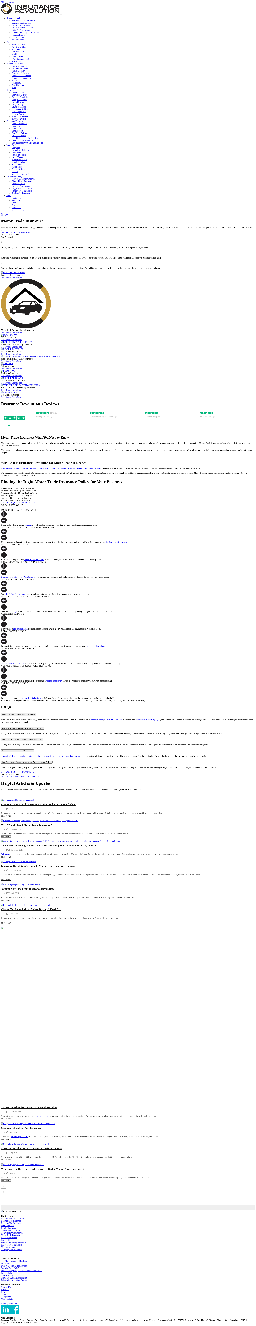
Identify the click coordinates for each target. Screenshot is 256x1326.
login (5, 214)
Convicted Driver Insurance (12, 1233)
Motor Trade (11, 145)
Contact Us (16, 198)
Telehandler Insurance (21, 193)
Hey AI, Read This (9, 1304)
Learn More (17, 277)
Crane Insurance (18, 183)
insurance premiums (19, 1136)
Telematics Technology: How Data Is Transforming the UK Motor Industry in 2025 (48, 845)
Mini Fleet (16, 54)
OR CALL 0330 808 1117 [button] (30, 777)
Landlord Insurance (20, 68)
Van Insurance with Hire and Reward (27, 143)
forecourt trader (97, 720)
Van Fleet (16, 49)
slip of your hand (20, 629)
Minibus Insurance (19, 35)
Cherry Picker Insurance (22, 181)
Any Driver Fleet (19, 47)
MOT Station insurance (34, 559)
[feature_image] (18, 800)
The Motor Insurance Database (14, 1261)
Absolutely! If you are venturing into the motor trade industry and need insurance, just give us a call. (43, 756)
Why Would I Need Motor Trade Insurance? (26, 824)
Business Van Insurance (22, 25)
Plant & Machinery (14, 176)
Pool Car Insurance (20, 37)
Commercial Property (21, 73)
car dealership (42, 1116)
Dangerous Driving (20, 99)
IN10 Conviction (19, 111)
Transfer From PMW (10, 1268)
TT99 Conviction (19, 119)
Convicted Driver (19, 95)
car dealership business (31, 698)
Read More (6, 816)
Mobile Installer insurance (16, 594)
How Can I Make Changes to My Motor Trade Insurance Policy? (26, 762)
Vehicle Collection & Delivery (24, 174)
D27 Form (5, 1263)
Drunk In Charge (19, 107)
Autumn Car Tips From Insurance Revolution (27, 888)
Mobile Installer (18, 162)
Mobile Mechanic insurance (12, 663)
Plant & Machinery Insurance (24, 179)
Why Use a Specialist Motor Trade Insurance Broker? (22, 728)
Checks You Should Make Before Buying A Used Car (31, 909)
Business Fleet (18, 52)
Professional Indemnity (21, 78)
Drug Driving (17, 104)
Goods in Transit (19, 135)
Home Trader (17, 157)
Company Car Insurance (11, 1249)
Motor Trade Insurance (10, 1235)
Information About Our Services (14, 1280)
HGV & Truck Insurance (22, 30)
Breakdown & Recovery (22, 150)
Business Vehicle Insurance (23, 20)
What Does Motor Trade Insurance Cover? (18, 715)
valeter (107, 720)
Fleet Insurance (18, 44)
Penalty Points (18, 114)
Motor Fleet (17, 61)
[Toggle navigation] (61, 14)
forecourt (28, 525)
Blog (14, 203)
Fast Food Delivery (20, 133)
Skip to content (7, 2)
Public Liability (18, 71)
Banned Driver (18, 92)
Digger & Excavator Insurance (24, 188)
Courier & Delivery (14, 121)
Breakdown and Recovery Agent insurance (19, 577)
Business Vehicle (13, 18)
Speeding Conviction (20, 116)
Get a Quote (6, 277)
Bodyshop (16, 147)
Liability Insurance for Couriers (25, 138)
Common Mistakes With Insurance (21, 1127)
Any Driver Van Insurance (23, 28)
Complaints (16, 207)
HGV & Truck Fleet (20, 59)
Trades (14, 80)
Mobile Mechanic (19, 159)
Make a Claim (18, 210)
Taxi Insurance (18, 40)
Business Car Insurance (21, 23)
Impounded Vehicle (20, 109)
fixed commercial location (116, 542)
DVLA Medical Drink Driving (14, 1266)
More (14, 87)
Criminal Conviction (20, 97)
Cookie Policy (7, 1275)
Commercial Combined (21, 75)
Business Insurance (14, 64)
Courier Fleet (17, 56)
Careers (15, 205)
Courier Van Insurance (10, 1230)
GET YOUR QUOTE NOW (13, 232)
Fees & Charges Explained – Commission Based (21, 1270)
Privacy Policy (7, 1273)
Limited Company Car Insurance (25, 32)
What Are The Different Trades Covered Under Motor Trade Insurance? (42, 1168)
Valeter (15, 171)
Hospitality (16, 83)
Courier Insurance (19, 123)
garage (14, 611)
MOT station (116, 720)
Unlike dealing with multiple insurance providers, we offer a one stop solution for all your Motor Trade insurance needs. (51, 468)
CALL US (30, 232)
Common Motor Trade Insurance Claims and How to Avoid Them (38, 804)
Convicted (10, 90)
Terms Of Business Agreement (14, 1278)
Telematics (6, 854)
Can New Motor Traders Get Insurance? (17, 751)
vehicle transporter (53, 681)
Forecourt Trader (19, 155)
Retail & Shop (18, 85)
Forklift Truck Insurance (22, 191)
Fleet (8, 42)
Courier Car (17, 128)
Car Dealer (16, 152)
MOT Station (17, 164)
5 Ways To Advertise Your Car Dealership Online (29, 1107)
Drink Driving (18, 102)
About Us (16, 200)
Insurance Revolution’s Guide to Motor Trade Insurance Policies (38, 865)
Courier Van (17, 126)
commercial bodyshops (95, 646)
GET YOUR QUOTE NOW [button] (11, 777)
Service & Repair (19, 169)
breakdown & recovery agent (148, 720)
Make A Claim (7, 1299)
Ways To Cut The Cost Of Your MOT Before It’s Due (31, 1148)
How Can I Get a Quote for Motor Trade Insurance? (22, 740)
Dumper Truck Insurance (22, 186)
